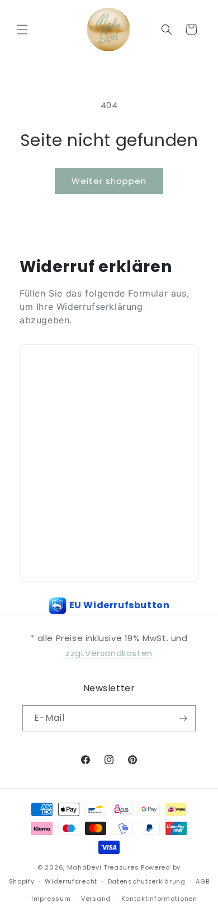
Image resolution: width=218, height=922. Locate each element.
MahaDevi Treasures (103, 867)
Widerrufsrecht (71, 881)
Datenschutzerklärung (147, 881)
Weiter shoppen (109, 181)
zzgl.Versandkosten (109, 653)
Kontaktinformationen (159, 898)
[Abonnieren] (182, 718)
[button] (22, 29)
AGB (202, 881)
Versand (96, 898)
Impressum (50, 898)
